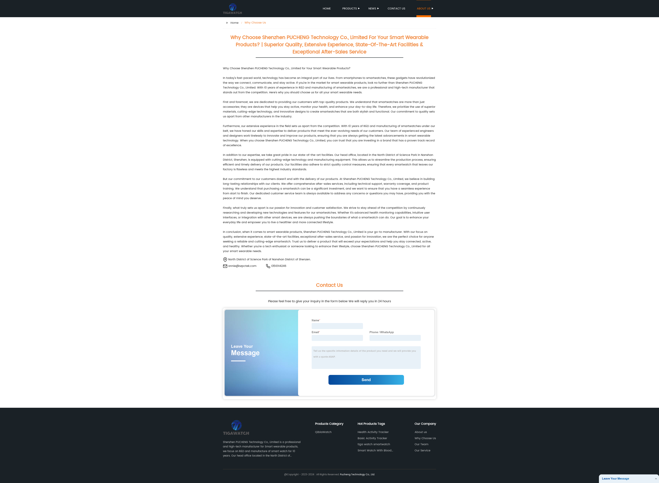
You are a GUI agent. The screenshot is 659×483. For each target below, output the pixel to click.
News (372, 8)
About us (423, 8)
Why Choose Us (425, 438)
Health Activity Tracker (373, 432)
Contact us (396, 8)
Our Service (422, 450)
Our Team (421, 444)
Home (327, 8)
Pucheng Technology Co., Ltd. (357, 474)
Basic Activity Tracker (372, 438)
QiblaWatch (323, 432)
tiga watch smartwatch (374, 444)
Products (349, 8)
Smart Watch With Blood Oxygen (374, 450)
